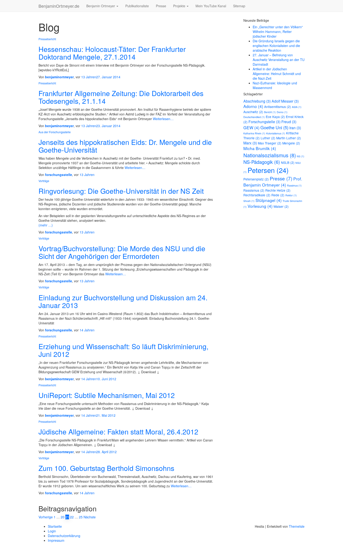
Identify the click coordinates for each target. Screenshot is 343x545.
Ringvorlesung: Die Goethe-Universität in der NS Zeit (121, 191)
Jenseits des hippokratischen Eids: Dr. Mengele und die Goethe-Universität (125, 146)
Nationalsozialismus (269, 155)
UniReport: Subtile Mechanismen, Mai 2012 (106, 395)
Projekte (179, 6)
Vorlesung (260, 206)
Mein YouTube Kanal (211, 6)
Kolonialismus (275, 133)
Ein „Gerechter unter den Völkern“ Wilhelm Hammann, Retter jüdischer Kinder (278, 32)
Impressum (56, 540)
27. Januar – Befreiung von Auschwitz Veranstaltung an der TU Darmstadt (278, 60)
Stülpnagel (269, 200)
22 (72, 517)
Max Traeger (269, 143)
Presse (161, 6)
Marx (250, 142)
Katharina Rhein (254, 133)
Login (52, 531)
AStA (296, 107)
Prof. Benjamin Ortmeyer (272, 182)
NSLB (287, 162)
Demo (282, 112)
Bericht (270, 112)
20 (62, 517)
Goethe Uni (274, 127)
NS (300, 156)
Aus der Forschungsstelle (54, 132)
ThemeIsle (296, 526)
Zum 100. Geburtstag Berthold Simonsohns (106, 468)
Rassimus (294, 185)
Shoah (249, 201)
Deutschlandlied (254, 117)
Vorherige (45, 517)
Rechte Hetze (277, 190)
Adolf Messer (285, 101)
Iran (295, 127)
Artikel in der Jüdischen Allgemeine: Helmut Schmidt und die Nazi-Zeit (277, 74)
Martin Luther (288, 138)
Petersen (268, 170)
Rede (277, 195)
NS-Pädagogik (261, 161)
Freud (288, 121)
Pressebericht (47, 39)
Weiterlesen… (163, 118)
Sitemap (239, 6)
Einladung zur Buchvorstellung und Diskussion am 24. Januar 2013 (122, 301)
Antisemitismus (277, 106)
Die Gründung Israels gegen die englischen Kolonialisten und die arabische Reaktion (276, 46)
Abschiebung (257, 101)
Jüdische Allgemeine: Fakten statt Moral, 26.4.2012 (118, 432)
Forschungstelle (264, 121)
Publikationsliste (137, 6)
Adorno (253, 106)
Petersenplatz (256, 179)
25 (81, 517)
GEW (251, 127)
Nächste (90, 517)
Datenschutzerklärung (64, 535)
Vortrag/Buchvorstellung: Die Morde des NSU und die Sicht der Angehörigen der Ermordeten (121, 252)
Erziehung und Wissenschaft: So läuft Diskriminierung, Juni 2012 (123, 350)
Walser (281, 206)
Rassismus (253, 190)
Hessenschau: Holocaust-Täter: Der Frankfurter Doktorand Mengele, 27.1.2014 (112, 53)
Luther (268, 138)
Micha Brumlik (259, 148)
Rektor (291, 195)
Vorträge (43, 181)
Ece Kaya (275, 116)
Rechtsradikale (256, 195)
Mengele (291, 143)
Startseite (55, 526)
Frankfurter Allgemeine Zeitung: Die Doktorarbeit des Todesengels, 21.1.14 (120, 97)
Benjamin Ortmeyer (101, 6)
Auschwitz (253, 111)
